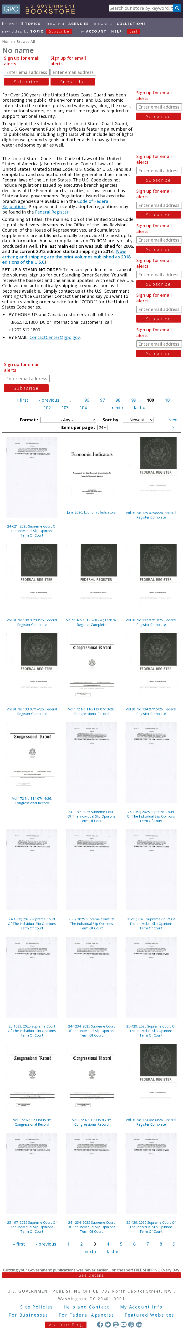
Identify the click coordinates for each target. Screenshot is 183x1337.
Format (28, 420)
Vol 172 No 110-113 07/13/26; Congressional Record (91, 711)
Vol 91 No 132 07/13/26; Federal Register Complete (151, 622)
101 (168, 400)
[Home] (40, 12)
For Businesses (28, 1315)
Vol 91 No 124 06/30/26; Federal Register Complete (151, 1122)
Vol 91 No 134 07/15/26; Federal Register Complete (151, 711)
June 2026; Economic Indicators (91, 512)
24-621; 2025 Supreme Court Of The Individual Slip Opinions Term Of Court (32, 531)
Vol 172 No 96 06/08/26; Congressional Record (32, 1122)
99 (133, 400)
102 (47, 407)
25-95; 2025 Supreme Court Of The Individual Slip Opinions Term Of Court (151, 923)
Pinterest (131, 1324)
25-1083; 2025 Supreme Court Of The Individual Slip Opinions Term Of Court (32, 1030)
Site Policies (36, 1307)
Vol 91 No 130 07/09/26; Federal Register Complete (32, 622)
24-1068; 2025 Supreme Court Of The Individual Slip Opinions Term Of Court (32, 923)
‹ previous (49, 400)
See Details (91, 1275)
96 (86, 400)
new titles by (35, 31)
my (93, 31)
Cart (134, 31)
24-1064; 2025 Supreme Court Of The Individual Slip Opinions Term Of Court (151, 816)
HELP (116, 31)
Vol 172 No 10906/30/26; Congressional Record (91, 1122)
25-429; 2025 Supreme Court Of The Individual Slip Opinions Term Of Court (151, 1030)
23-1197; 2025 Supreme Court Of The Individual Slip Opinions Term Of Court (91, 816)
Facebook (100, 1324)
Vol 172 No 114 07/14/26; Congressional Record (32, 800)
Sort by (111, 420)
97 (102, 400)
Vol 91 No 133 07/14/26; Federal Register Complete (32, 711)
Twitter (108, 1324)
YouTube (124, 1324)
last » (139, 407)
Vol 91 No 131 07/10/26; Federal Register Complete (91, 622)
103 (65, 407)
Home (7, 41)
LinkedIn (139, 1324)
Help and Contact (87, 1307)
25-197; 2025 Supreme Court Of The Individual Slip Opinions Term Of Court (32, 1227)
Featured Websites (149, 1315)
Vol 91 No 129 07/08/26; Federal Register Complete (151, 514)
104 (83, 407)
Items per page (77, 427)
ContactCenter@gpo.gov (55, 337)
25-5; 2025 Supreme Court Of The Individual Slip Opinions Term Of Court (91, 923)
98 (118, 400)
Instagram (116, 1324)
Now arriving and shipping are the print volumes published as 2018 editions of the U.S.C (66, 256)
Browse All (21, 23)
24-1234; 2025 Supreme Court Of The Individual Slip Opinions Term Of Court (91, 1030)
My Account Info (141, 1307)
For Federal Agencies (86, 1315)
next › (117, 407)
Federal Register (52, 212)
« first (22, 400)
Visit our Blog (66, 1324)
